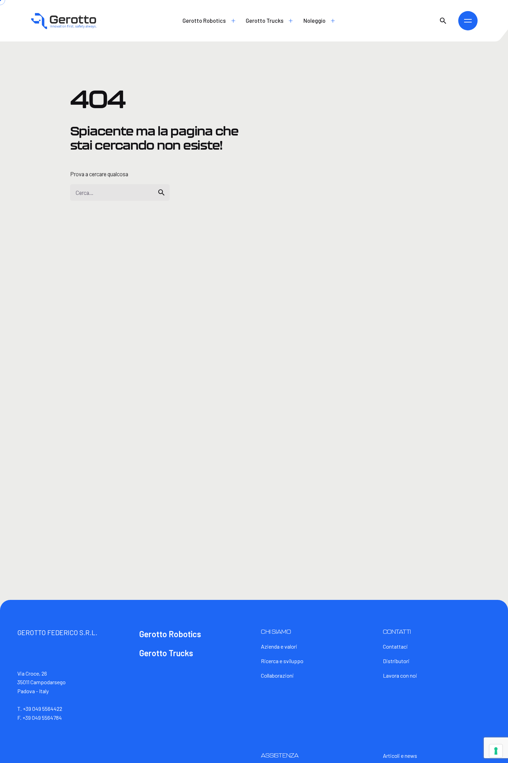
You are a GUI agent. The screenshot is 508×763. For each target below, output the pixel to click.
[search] (161, 192)
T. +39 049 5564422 (39, 708)
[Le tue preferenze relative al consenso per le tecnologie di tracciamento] (495, 750)
